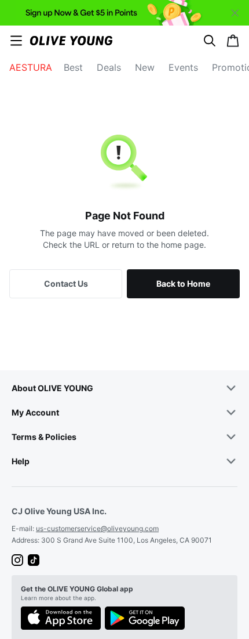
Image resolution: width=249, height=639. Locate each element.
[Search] (209, 40)
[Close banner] (235, 12)
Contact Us (66, 283)
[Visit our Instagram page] (17, 560)
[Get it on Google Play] (145, 619)
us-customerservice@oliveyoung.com (97, 528)
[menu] (16, 40)
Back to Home (183, 283)
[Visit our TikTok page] (33, 560)
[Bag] (232, 40)
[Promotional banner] (124, 13)
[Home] (71, 40)
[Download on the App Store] (61, 619)
